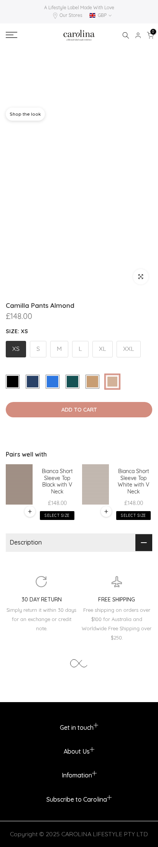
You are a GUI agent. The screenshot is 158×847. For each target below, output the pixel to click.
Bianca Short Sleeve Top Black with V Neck (57, 481)
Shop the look (25, 114)
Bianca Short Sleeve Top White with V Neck (133, 481)
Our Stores (70, 15)
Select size (57, 515)
